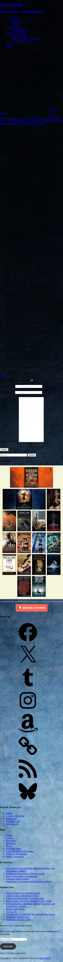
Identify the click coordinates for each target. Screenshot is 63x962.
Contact (9, 43)
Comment (9, 441)
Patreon (9, 813)
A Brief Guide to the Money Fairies (22, 895)
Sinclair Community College (32, 123)
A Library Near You (15, 816)
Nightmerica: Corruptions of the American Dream (29, 881)
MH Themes (45, 958)
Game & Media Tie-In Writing (26, 38)
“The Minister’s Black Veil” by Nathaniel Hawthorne (30, 914)
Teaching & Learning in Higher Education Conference (33, 121)
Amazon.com (12, 824)
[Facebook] (28, 642)
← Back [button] (4, 374)
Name (7, 386)
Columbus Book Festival (17, 879)
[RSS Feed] (28, 779)
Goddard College (15, 118)
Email (7, 392)
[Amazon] (28, 733)
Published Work (19, 36)
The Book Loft (13, 821)
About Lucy (11, 17)
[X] (28, 665)
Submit (4, 449)
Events (9, 46)
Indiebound (11, 818)
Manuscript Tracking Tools (18, 919)
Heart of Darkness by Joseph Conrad (23, 893)
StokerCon (50, 118)
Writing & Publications (16, 33)
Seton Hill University (34, 118)
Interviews (16, 25)
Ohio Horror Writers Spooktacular (21, 876)
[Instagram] (28, 710)
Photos (15, 22)
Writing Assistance (14, 28)
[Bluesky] (28, 801)
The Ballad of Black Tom (17, 917)
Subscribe (7, 946)
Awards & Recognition (22, 41)
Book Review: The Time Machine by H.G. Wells (28, 901)
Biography (17, 20)
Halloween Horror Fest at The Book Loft (25, 873)
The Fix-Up (11, 911)
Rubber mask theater (15, 909)
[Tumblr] (28, 688)
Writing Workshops (21, 30)
